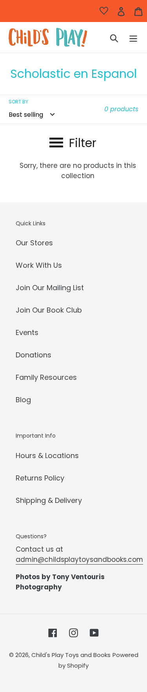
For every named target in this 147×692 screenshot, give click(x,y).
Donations (33, 355)
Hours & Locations (47, 455)
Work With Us (39, 265)
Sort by (18, 101)
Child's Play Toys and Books (71, 655)
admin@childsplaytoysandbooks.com (79, 559)
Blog (23, 400)
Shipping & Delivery (49, 500)
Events (27, 332)
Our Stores (34, 243)
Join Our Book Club (49, 310)
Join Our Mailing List (50, 288)
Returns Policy (40, 478)
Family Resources (46, 377)
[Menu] (133, 37)
